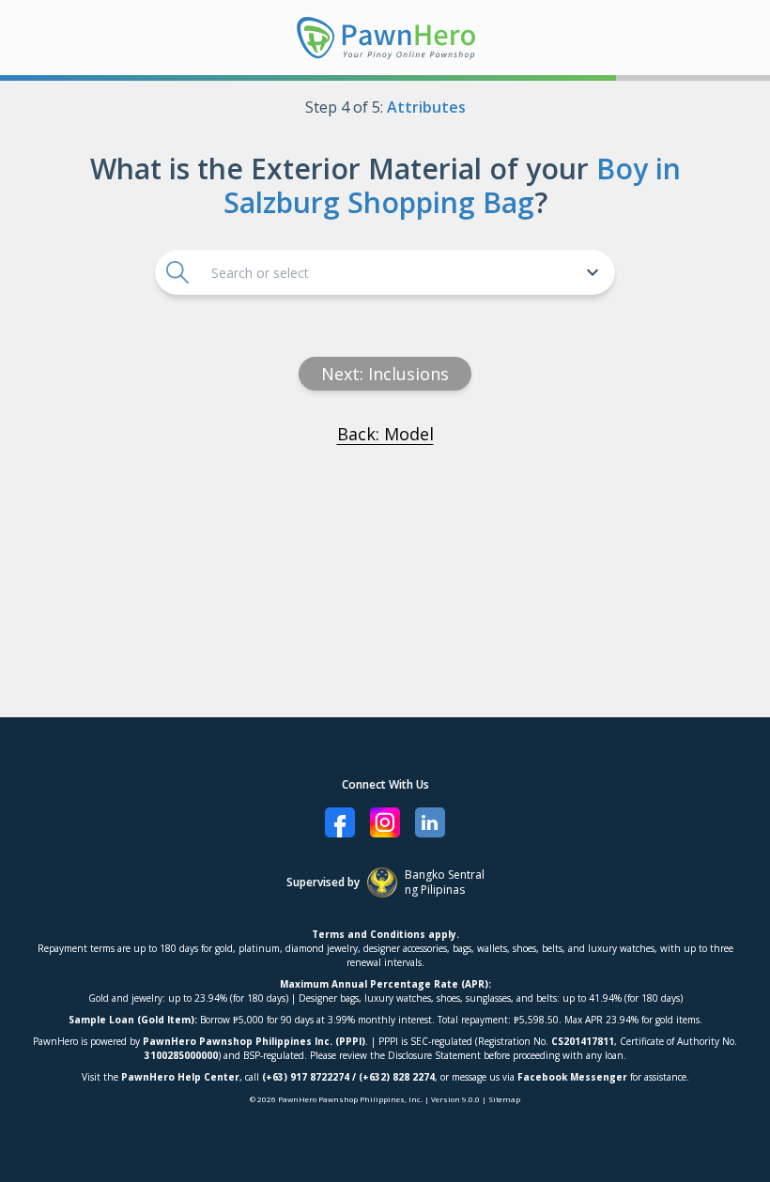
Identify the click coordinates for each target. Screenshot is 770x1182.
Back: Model (385, 433)
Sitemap (504, 1099)
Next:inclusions (385, 373)
